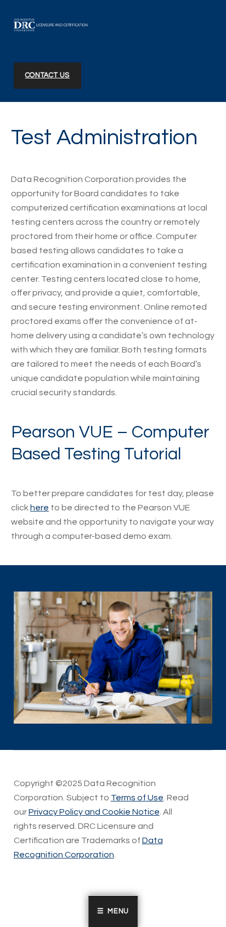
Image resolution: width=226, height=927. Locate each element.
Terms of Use (137, 797)
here (39, 507)
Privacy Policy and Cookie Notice (94, 811)
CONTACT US (47, 75)
